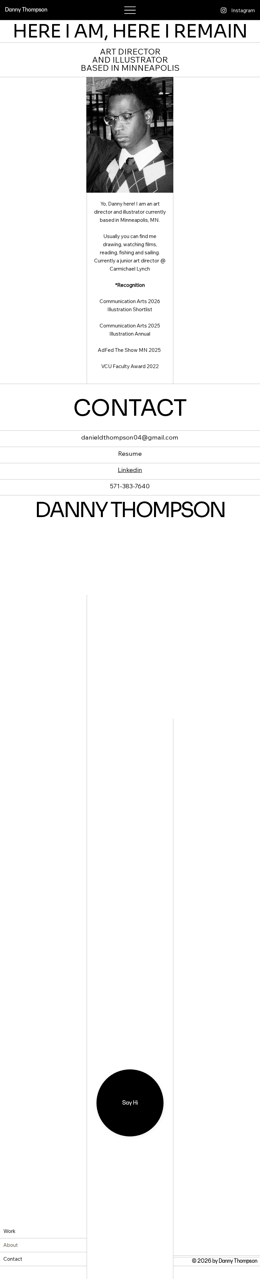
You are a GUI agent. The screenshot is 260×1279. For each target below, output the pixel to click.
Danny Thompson (26, 10)
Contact (12, 1259)
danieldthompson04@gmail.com (129, 438)
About (10, 1245)
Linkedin (130, 471)
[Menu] (130, 10)
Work (9, 1231)
